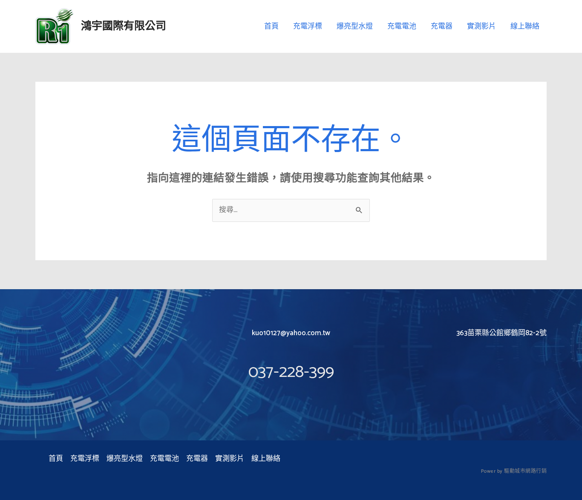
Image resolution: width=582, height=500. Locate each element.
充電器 (441, 26)
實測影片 (481, 26)
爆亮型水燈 (355, 26)
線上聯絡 (524, 26)
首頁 (271, 26)
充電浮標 (307, 26)
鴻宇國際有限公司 (123, 26)
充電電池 (401, 26)
